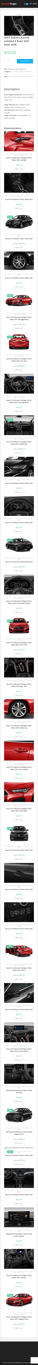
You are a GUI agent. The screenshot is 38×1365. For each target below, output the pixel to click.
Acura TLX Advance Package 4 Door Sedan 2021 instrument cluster (19, 602)
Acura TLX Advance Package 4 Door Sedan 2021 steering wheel (19, 401)
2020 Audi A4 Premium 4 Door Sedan (19, 1086)
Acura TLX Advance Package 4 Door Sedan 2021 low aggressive (19, 318)
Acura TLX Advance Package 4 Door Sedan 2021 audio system (19, 1050)
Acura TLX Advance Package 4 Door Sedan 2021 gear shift (19, 685)
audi (31, 1086)
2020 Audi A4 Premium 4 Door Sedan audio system (19, 1235)
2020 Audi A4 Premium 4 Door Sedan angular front (19, 1133)
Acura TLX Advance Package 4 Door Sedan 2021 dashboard (19, 443)
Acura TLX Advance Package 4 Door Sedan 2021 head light (19, 810)
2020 (6, 1086)
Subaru (28, 76)
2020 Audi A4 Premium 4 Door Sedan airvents (19, 1091)
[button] (19, 15)
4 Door (13, 76)
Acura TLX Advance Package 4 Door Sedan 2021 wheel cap (19, 727)
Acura (11, 154)
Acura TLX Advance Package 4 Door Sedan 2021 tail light (19, 159)
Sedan (22, 155)
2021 (9, 76)
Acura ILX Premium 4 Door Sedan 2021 (22, 195)
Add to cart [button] (19, 169)
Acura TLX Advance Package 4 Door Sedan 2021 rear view (19, 360)
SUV (32, 76)
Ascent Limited (20, 76)
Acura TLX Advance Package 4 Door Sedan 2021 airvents (19, 1276)
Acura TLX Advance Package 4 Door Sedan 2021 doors (19, 969)
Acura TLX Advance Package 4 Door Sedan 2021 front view (19, 644)
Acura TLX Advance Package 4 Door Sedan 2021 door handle (19, 768)
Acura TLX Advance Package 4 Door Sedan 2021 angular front (19, 1318)
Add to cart (25, 61)
